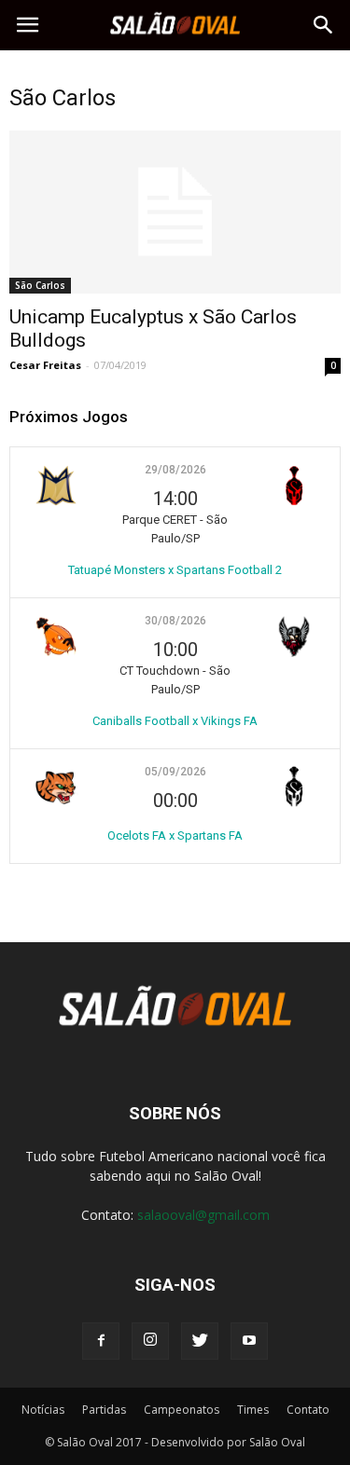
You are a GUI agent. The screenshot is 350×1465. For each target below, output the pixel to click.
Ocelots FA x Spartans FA (175, 835)
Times (253, 1409)
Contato (308, 1409)
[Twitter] (199, 1341)
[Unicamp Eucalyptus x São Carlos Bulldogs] (175, 212)
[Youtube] (249, 1341)
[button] (324, 25)
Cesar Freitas (45, 365)
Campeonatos (181, 1409)
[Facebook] (100, 1341)
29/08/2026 (175, 469)
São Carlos (40, 285)
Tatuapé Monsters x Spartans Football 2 (175, 570)
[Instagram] (150, 1341)
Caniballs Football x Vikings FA (175, 721)
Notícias (42, 1409)
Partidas (104, 1409)
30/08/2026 (175, 620)
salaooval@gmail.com (203, 1215)
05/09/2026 (175, 771)
